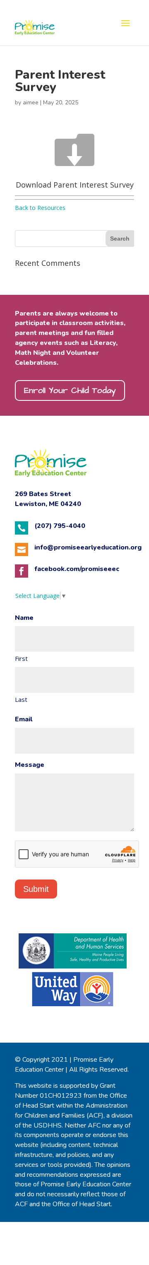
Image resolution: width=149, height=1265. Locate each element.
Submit (36, 889)
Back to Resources (40, 208)
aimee (30, 102)
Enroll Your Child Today (70, 390)
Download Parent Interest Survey (75, 185)
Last (21, 699)
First (21, 658)
